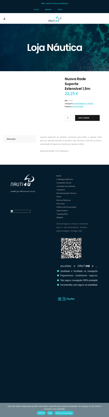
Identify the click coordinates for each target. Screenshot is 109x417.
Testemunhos (62, 214)
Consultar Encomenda (65, 186)
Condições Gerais (63, 183)
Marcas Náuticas (63, 200)
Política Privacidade (64, 413)
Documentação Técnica (66, 193)
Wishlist (48, 9)
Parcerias (60, 203)
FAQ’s (60, 9)
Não (50, 413)
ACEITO (41, 413)
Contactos (60, 189)
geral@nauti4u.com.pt (25, 191)
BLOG (58, 176)
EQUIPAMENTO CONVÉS (83, 103)
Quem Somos (62, 210)
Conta (36, 9)
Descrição (11, 139)
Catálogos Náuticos (64, 179)
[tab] (19, 139)
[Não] (105, 410)
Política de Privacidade (66, 207)
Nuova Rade (77, 106)
